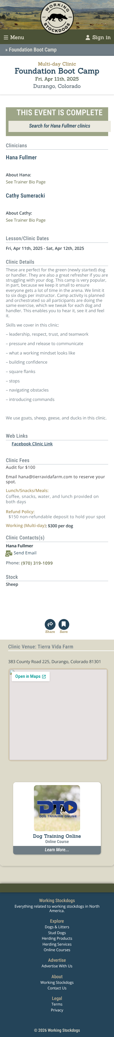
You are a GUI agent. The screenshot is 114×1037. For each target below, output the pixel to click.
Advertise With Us (57, 966)
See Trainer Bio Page (26, 182)
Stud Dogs (57, 932)
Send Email (25, 553)
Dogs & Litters (57, 926)
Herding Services (57, 944)
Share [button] (50, 632)
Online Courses (57, 949)
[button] (64, 626)
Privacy (57, 1010)
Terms (56, 1004)
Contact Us (57, 988)
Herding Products (57, 938)
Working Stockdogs (57, 982)
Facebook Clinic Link (32, 444)
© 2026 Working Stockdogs (57, 1030)
